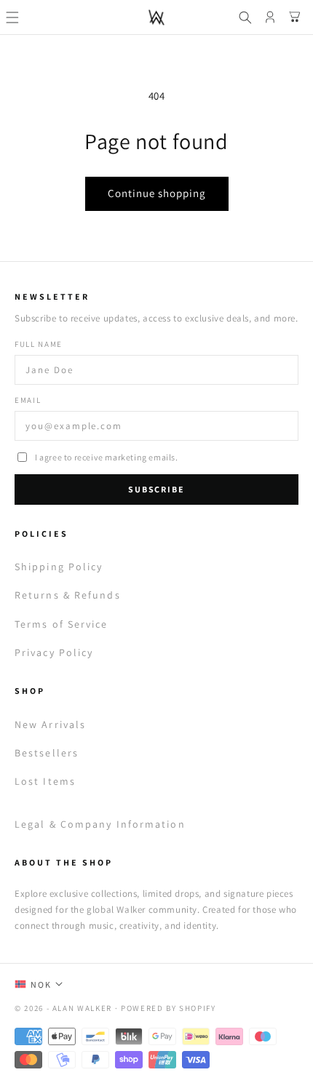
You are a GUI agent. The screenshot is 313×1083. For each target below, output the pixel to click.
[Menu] (12, 17)
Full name (39, 344)
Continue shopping (157, 193)
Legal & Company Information (100, 824)
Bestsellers (47, 752)
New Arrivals (50, 724)
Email (28, 400)
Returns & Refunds (68, 595)
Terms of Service (61, 624)
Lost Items (45, 781)
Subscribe (156, 489)
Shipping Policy (59, 566)
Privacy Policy (54, 652)
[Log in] (270, 17)
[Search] (245, 17)
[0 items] (294, 17)
